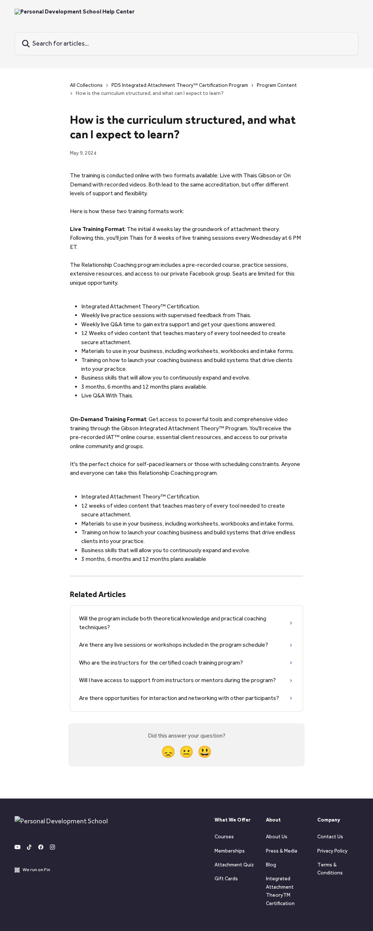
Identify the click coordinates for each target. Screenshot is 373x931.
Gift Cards (226, 879)
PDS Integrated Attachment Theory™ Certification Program (179, 85)
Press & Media (281, 851)
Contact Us (330, 837)
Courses (224, 837)
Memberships (230, 851)
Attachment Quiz (234, 865)
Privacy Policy (332, 851)
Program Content (277, 85)
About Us (276, 837)
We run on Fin (36, 869)
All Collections (86, 85)
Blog (271, 865)
